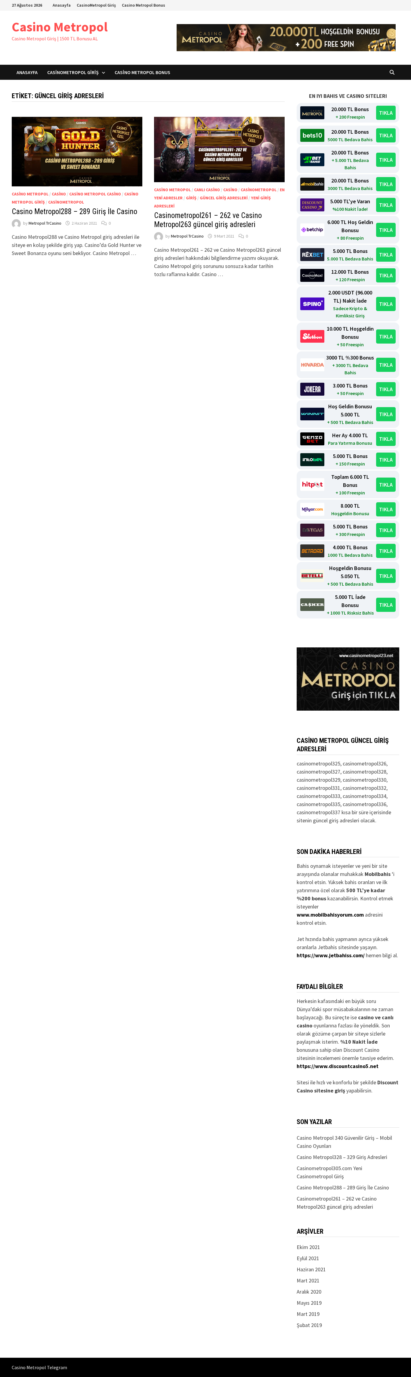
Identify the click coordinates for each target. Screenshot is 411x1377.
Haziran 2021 (311, 1269)
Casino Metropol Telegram (39, 1367)
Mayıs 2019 (309, 1302)
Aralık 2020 (309, 1291)
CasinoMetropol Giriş (96, 5)
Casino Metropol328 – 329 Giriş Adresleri (342, 1157)
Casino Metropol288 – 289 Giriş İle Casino (74, 211)
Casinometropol (66, 202)
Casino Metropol (60, 26)
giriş (191, 198)
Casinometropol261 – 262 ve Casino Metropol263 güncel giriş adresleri (208, 220)
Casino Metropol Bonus (143, 5)
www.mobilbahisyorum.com (330, 914)
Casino (59, 194)
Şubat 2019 (309, 1325)
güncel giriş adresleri (224, 198)
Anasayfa (62, 5)
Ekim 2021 (308, 1247)
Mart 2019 (308, 1313)
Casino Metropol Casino (95, 194)
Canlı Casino (207, 189)
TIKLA (386, 112)
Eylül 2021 (308, 1258)
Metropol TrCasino (45, 223)
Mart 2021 (308, 1280)
